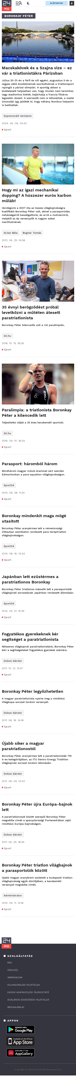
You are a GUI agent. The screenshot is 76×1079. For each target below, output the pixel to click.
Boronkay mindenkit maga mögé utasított (34, 518)
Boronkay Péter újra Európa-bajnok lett (37, 807)
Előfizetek (56, 3)
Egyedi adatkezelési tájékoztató (28, 992)
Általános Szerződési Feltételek (28, 999)
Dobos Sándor (13, 660)
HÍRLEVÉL (12, 970)
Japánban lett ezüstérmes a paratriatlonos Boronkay (30, 579)
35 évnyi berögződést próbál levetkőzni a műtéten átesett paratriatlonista (31, 312)
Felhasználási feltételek (23, 985)
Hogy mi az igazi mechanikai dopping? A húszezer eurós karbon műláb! (36, 195)
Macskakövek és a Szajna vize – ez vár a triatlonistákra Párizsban (37, 71)
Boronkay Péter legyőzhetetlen (32, 691)
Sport (7, 129)
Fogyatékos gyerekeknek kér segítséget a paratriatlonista (30, 637)
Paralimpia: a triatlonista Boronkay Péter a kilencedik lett (36, 413)
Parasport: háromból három (29, 463)
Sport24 (9, 485)
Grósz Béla (11, 232)
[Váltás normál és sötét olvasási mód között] (28, 3)
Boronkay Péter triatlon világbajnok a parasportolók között (37, 868)
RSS (9, 962)
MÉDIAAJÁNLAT (15, 1007)
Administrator (13, 895)
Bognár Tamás (32, 232)
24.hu (7, 335)
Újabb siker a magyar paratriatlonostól (23, 746)
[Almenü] (19, 3)
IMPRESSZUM (14, 977)
